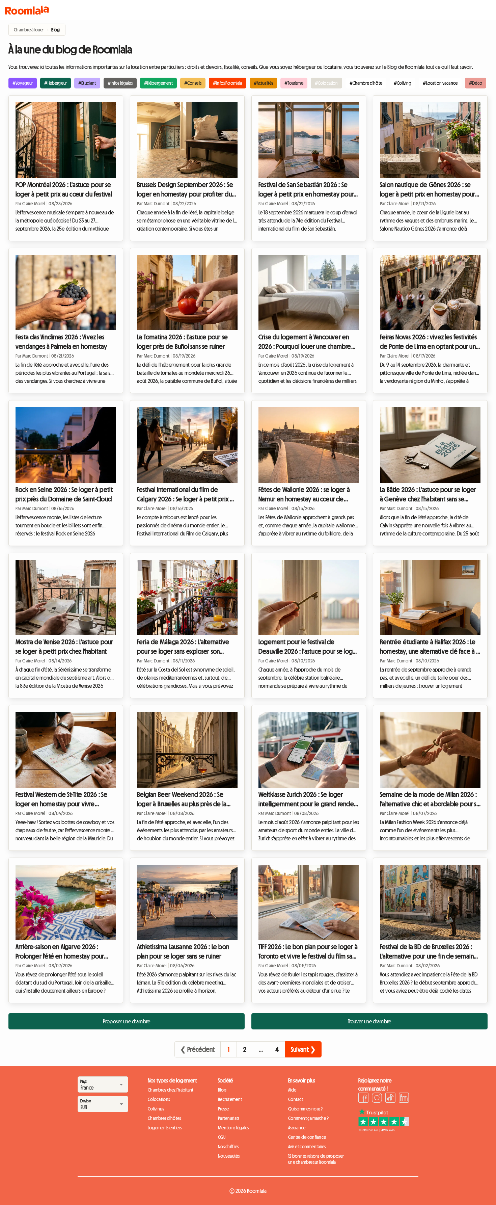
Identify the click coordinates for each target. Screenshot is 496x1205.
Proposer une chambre (126, 1021)
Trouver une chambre (369, 1021)
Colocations (159, 1099)
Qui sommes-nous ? (305, 1108)
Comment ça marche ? (308, 1118)
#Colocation (326, 83)
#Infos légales (120, 83)
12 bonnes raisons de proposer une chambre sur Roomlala (316, 1159)
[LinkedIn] (404, 1099)
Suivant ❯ (303, 1049)
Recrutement (230, 1099)
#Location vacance (440, 83)
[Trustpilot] (383, 1129)
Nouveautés (229, 1156)
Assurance (297, 1127)
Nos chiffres (228, 1146)
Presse (223, 1108)
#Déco (475, 83)
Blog (222, 1090)
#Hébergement (158, 83)
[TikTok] (390, 1099)
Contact (295, 1099)
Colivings (156, 1108)
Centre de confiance (307, 1137)
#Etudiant (87, 83)
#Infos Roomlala (227, 83)
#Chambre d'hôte (366, 83)
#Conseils (192, 83)
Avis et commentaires (307, 1146)
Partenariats (228, 1118)
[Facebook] (363, 1099)
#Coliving (402, 83)
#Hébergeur (55, 83)
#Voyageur (22, 83)
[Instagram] (377, 1099)
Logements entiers (165, 1127)
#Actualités (263, 83)
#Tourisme (293, 83)
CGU (221, 1137)
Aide (292, 1090)
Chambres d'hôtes (164, 1118)
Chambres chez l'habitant (171, 1090)
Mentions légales (233, 1127)
